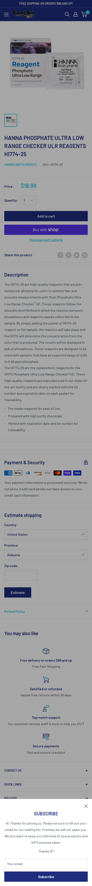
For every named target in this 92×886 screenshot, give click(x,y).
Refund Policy (14, 611)
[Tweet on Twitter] (77, 255)
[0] (84, 14)
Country (10, 525)
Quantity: (11, 200)
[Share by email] (85, 255)
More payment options (46, 240)
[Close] (86, 805)
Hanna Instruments (20, 164)
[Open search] (67, 14)
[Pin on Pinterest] (68, 255)
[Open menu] (6, 14)
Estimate (18, 592)
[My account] (75, 14)
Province (11, 545)
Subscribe (46, 876)
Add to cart (46, 216)
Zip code (10, 566)
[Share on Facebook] (60, 255)
